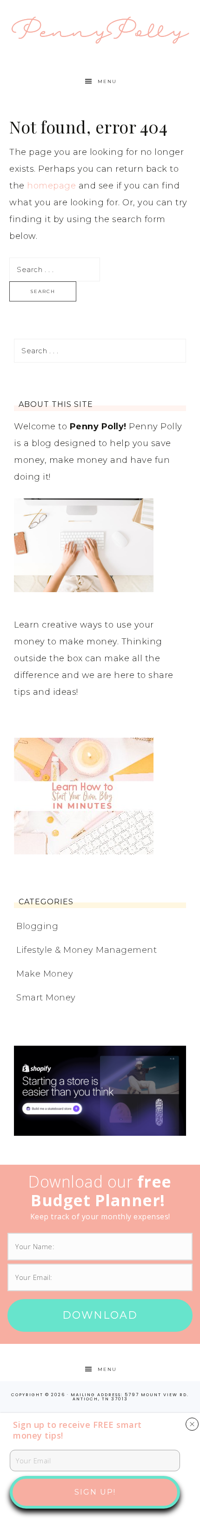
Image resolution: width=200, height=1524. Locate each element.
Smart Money (46, 998)
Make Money (44, 974)
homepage (51, 186)
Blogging (37, 926)
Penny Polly (100, 29)
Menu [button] (107, 81)
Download (100, 1315)
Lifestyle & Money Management (86, 950)
